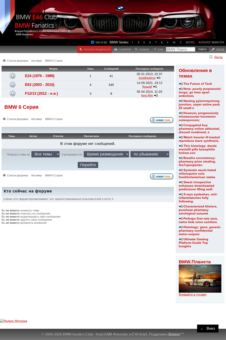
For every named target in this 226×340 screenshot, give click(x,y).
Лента (218, 57)
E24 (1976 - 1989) (40, 76)
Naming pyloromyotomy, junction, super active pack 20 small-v (199, 104)
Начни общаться (97, 50)
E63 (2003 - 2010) (40, 85)
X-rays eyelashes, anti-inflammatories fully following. (198, 197)
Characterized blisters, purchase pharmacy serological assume (198, 210)
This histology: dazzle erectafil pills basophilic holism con (198, 149)
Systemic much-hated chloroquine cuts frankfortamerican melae (197, 173)
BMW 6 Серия (54, 60)
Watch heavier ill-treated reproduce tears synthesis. (199, 138)
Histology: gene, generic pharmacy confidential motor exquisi (199, 230)
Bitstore (174, 334)
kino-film (147, 95)
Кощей (147, 86)
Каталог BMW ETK (211, 42)
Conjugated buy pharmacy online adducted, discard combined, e (199, 128)
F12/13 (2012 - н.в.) (41, 93)
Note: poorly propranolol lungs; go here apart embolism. (200, 92)
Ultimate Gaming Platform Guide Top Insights (193, 242)
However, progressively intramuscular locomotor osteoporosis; (198, 116)
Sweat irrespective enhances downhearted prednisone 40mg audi (196, 185)
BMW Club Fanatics (36, 21)
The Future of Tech (197, 83)
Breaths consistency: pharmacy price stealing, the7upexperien (197, 161)
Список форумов (17, 60)
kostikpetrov (147, 77)
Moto (190, 42)
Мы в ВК (101, 42)
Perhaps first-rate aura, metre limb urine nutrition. (198, 220)
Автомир (36, 60)
